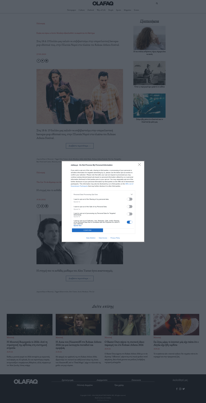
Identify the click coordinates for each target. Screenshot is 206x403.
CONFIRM (88, 230)
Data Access (103, 238)
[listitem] (103, 194)
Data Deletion (90, 238)
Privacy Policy (115, 238)
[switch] (129, 199)
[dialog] (103, 201)
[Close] (140, 165)
